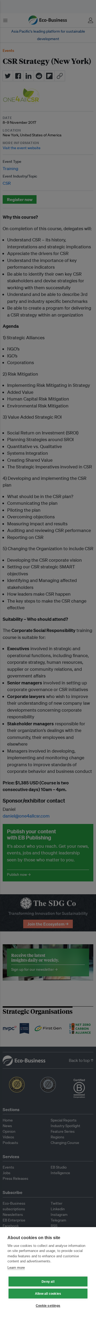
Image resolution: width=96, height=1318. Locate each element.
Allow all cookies (48, 1294)
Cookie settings (48, 1306)
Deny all (48, 1282)
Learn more (16, 1268)
